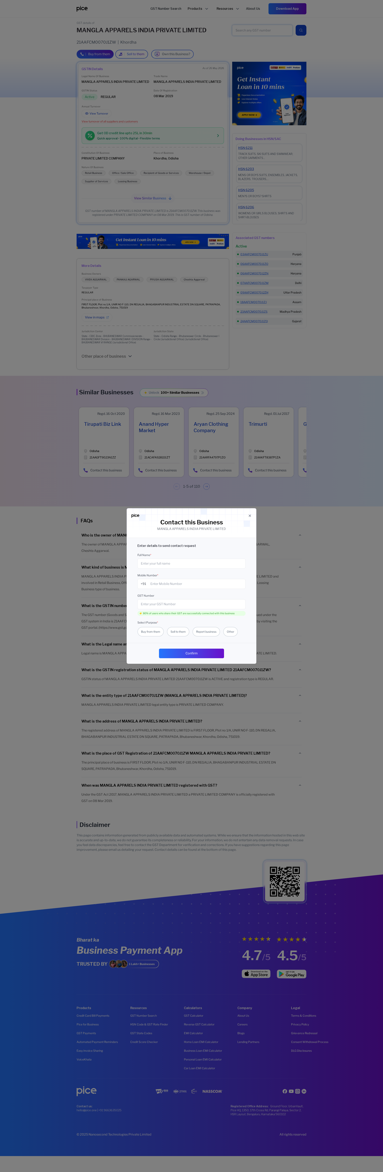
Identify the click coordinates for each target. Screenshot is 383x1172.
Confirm (192, 653)
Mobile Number (147, 575)
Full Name (144, 555)
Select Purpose (147, 622)
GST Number (145, 595)
